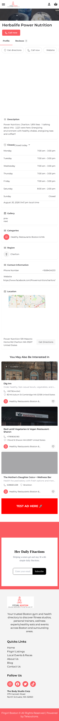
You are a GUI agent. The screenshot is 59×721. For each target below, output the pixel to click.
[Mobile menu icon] (3, 4)
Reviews (21, 41)
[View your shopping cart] (56, 4)
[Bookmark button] (53, 401)
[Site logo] (14, 4)
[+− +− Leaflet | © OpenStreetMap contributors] (29, 315)
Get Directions (46, 342)
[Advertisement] (29, 84)
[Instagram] (10, 684)
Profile (6, 41)
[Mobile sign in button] (49, 4)
